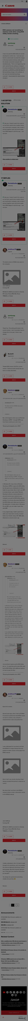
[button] (25, 2)
